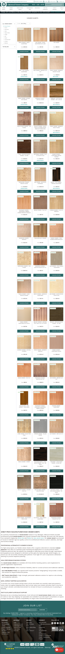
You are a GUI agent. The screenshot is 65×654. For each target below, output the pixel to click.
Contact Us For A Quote (45, 635)
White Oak (21, 538)
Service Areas (5, 634)
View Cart (16, 630)
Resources (37, 7)
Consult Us (62, 8)
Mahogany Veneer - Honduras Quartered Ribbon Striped (40, 407)
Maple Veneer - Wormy (24, 461)
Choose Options (24, 51)
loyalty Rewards (55, 8)
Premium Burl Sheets (20, 8)
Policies (28, 629)
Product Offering (6, 629)
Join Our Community (45, 8)
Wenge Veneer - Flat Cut (40, 210)
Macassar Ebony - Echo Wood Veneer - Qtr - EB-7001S (40, 463)
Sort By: (19, 23)
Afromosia (7, 29)
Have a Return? (30, 630)
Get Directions (42, 634)
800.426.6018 (42, 622)
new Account (53, 1)
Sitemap (48, 647)
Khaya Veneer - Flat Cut (24, 377)
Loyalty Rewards (6, 627)
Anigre (6, 34)
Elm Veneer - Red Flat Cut (56, 433)
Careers (3, 625)
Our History (5, 622)
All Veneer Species (6, 26)
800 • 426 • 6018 (38, 4)
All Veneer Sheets (7, 23)
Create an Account (18, 624)
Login (46, 1)
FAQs (27, 625)
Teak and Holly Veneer (40, 238)
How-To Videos (30, 624)
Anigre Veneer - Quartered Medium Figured (56, 155)
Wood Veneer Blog (31, 627)
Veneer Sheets (3, 8)
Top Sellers (6, 46)
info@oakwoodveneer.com (46, 624)
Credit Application (18, 625)
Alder (6, 31)
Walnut (29, 538)
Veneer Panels (11, 8)
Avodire (6, 41)
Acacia (6, 27)
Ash (5, 36)
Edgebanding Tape (30, 8)
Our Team (4, 630)
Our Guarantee (5, 624)
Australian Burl (7, 39)
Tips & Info (29, 622)
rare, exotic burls (38, 538)
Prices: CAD (61, 1)
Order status (17, 629)
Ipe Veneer (56, 42)
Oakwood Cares (6, 632)
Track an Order (17, 627)
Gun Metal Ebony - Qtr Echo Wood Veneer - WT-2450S (56, 491)
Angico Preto (7, 32)
